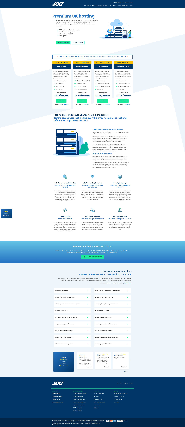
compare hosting (63, 42)
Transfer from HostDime (79, 393)
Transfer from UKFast (79, 399)
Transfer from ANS (78, 396)
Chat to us (66, 104)
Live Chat (119, 383)
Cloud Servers (117, 6)
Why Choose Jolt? (99, 393)
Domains (105, 6)
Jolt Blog (116, 402)
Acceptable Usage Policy (121, 393)
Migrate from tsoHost (79, 405)
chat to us (79, 42)
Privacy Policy (118, 399)
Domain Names (77, 411)
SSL (111, 6)
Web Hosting (87, 6)
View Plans (61, 101)
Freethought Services (99, 420)
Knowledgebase (116, 2)
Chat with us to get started (93, 257)
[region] (103, 360)
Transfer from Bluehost (79, 402)
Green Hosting (98, 399)
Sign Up (126, 383)
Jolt (81, 420)
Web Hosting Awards (99, 402)
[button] (6, 213)
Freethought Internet (87, 420)
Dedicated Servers (127, 6)
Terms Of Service (119, 396)
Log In (131, 2)
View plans (82, 101)
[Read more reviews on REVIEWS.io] (63, 365)
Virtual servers (56, 399)
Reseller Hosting (97, 6)
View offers (102, 101)
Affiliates (96, 408)
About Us (96, 396)
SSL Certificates (77, 408)
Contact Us (125, 2)
